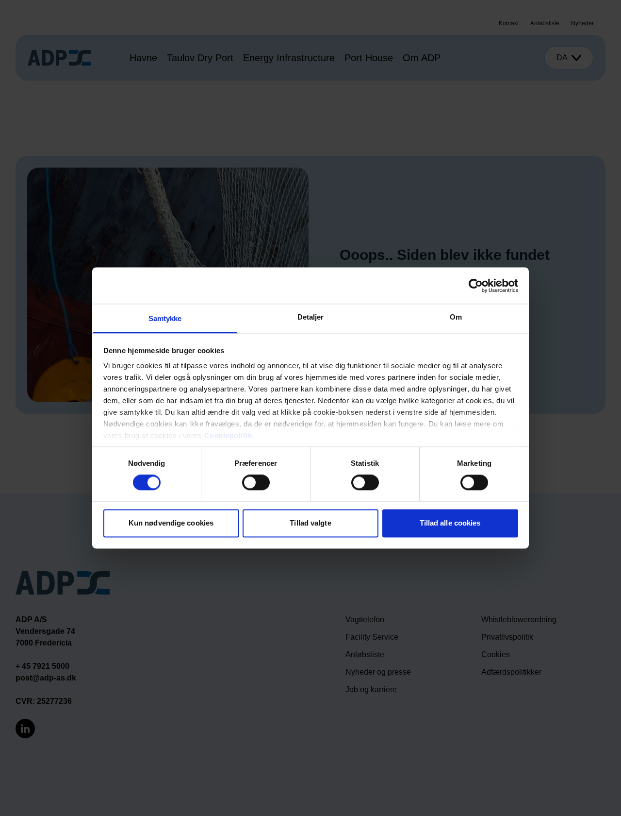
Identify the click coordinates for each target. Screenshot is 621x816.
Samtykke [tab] (165, 318)
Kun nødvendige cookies (171, 523)
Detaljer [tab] (310, 317)
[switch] (256, 483)
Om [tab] (456, 317)
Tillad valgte (310, 523)
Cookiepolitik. (229, 435)
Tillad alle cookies (450, 523)
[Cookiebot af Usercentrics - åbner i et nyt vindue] (475, 285)
